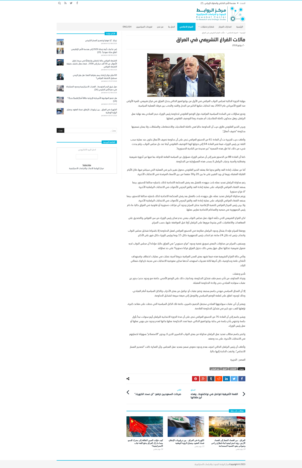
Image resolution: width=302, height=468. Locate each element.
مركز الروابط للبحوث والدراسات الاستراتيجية (212, 464)
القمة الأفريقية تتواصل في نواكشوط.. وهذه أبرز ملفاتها (214, 394)
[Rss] (65, 3)
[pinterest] (195, 378)
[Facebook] (77, 3)
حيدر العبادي (215, 369)
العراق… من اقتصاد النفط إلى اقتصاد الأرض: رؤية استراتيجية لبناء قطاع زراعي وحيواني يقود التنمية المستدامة (228, 443)
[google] (203, 378)
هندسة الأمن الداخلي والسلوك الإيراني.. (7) (218, 3)
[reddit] (218, 378)
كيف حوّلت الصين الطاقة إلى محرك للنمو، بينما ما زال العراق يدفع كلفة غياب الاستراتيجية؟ (145, 443)
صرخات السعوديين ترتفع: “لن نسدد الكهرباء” (157, 392)
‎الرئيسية (242, 33)
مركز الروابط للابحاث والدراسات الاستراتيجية (86, 168)
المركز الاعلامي (232, 33)
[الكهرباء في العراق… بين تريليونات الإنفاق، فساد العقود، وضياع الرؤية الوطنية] (186, 426)
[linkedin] (226, 378)
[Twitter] (71, 3)
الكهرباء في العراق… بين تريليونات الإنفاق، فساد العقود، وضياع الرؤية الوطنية (186, 441)
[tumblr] (211, 378)
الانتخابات (233, 369)
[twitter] (234, 378)
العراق (225, 369)
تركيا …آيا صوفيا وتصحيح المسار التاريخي (101, 40)
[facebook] (241, 378)
